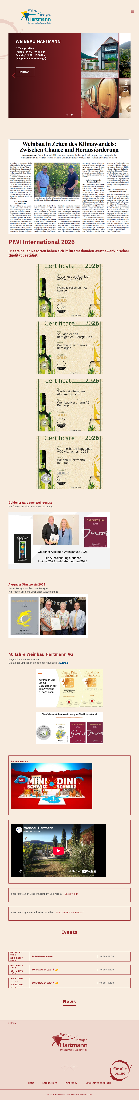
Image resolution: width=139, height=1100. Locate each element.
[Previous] (14, 75)
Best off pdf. (71, 893)
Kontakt (25, 71)
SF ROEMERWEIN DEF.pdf (69, 912)
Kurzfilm (63, 662)
